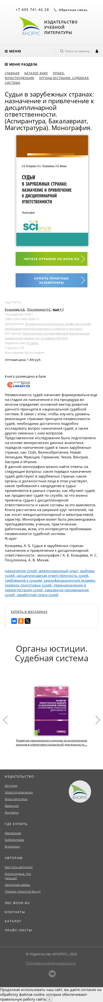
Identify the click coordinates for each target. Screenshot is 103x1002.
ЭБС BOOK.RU (17, 903)
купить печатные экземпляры (51, 280)
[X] (27, 621)
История (11, 785)
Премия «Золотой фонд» (23, 891)
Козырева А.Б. (15, 309)
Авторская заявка (17, 884)
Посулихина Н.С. (39, 309)
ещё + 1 (58, 309)
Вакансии (12, 805)
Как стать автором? (19, 867)
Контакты (11, 812)
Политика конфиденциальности (50, 963)
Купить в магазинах (29, 612)
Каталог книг (36, 73)
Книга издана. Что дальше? (18, 875)
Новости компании (19, 792)
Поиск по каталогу (77, 51)
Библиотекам (14, 839)
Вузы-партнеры (16, 799)
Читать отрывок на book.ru (52, 259)
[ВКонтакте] (14, 621)
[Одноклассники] (21, 621)
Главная (12, 73)
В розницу (12, 846)
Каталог (13, 921)
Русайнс (33, 343)
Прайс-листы (18, 930)
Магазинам (13, 833)
